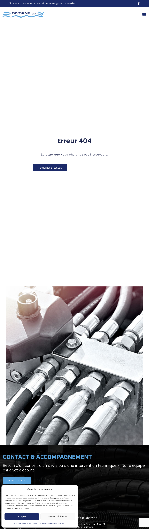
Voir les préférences (57, 516)
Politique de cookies (22, 523)
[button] (144, 14)
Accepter (21, 516)
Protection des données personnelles (48, 523)
